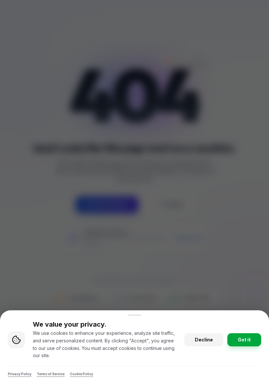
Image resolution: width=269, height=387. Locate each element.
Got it (244, 339)
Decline (204, 339)
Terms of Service (51, 374)
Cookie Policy (81, 374)
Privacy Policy (19, 374)
